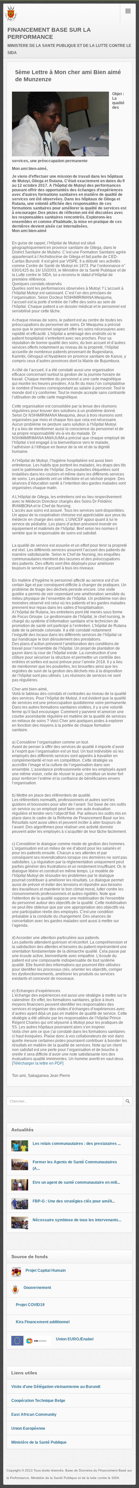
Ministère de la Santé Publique (39, 1442)
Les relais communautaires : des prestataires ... (77, 1143)
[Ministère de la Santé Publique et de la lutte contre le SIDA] (10, 20)
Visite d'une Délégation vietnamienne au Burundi (55, 1386)
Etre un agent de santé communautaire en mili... (76, 1182)
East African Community (34, 1414)
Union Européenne (28, 1428)
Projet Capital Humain (46, 1270)
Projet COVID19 (30, 1305)
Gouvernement (37, 1287)
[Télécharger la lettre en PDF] (37, 1063)
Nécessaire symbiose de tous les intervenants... (77, 1220)
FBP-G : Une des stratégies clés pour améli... (74, 1201)
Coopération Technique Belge (38, 1400)
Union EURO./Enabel (74, 1339)
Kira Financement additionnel (43, 1322)
